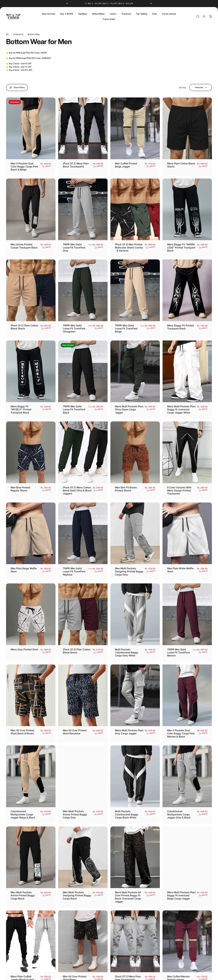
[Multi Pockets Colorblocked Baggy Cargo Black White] (135, 776)
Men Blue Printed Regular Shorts (20, 489)
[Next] (151, 3)
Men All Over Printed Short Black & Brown (22, 732)
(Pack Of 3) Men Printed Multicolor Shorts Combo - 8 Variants (129, 247)
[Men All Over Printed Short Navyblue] (83, 695)
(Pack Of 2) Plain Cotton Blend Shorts (24, 327)
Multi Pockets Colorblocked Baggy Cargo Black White (126, 814)
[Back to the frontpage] (7, 34)
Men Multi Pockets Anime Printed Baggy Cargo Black (23, 895)
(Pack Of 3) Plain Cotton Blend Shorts (76, 651)
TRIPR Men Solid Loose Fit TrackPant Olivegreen (74, 328)
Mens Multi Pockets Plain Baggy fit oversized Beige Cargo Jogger (181, 895)
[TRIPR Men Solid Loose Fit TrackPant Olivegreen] (83, 290)
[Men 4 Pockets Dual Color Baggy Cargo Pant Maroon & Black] (187, 695)
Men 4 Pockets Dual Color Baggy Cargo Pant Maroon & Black (181, 733)
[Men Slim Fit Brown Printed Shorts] (135, 452)
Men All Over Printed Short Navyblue (74, 732)
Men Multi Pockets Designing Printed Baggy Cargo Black (77, 895)
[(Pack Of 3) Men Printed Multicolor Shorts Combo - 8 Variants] (135, 209)
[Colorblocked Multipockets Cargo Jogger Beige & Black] (31, 776)
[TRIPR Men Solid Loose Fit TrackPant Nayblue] (83, 533)
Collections (18, 34)
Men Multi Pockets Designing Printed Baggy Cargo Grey (129, 571)
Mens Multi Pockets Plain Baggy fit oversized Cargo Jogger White (181, 409)
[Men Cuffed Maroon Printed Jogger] (187, 941)
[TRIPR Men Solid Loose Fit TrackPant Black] (83, 371)
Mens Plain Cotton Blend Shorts (181, 165)
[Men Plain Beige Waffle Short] (31, 533)
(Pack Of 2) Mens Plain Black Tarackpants (76, 165)
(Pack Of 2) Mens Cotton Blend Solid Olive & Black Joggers (77, 490)
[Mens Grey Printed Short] (31, 614)
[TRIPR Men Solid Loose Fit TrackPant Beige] (135, 290)
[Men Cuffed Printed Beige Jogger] (135, 128)
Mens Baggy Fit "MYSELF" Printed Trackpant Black (21, 409)
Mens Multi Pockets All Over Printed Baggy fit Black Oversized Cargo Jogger (128, 897)
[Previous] (67, 3)
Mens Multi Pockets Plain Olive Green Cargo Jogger (129, 409)
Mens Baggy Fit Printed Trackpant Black (180, 327)
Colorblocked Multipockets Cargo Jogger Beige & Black (23, 814)
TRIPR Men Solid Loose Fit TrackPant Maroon (178, 652)
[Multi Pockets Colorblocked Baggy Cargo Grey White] (135, 614)
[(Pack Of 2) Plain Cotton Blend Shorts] (31, 290)
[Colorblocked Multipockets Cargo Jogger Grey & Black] (187, 776)
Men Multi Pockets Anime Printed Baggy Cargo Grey (75, 814)
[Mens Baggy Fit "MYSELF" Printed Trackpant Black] (31, 371)
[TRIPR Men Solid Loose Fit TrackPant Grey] (83, 209)
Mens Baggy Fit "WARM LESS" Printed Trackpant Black (181, 247)
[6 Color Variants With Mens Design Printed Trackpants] (187, 452)
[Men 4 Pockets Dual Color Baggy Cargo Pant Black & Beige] (31, 128)
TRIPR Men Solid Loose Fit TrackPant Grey (74, 247)
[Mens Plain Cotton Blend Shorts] (187, 128)
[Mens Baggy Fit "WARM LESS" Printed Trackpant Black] (187, 209)
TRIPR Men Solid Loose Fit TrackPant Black (74, 409)
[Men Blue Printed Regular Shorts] (31, 452)
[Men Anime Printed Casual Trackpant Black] (31, 209)
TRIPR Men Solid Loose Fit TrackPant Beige (126, 328)
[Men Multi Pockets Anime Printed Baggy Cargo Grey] (83, 776)
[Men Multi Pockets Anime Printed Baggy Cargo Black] (31, 857)
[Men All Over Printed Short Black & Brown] (31, 695)
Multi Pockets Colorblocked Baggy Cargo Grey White (126, 652)
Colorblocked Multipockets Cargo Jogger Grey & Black (179, 814)
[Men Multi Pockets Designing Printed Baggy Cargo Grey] (135, 533)
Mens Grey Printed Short (24, 649)
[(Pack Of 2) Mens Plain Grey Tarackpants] (135, 941)
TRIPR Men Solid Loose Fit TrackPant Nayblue (74, 571)
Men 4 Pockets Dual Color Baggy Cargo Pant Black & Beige (24, 166)
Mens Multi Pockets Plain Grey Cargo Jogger (129, 732)
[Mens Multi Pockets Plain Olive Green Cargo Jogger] (135, 371)
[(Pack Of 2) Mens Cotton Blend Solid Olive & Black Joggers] (83, 452)
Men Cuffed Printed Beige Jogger (126, 165)
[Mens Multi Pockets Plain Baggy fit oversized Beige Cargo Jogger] (187, 857)
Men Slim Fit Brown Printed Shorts (126, 489)
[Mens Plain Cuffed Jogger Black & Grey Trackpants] (31, 941)
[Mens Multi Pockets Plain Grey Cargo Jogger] (135, 695)
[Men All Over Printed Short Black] (83, 941)
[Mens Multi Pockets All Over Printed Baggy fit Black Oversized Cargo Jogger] (135, 857)
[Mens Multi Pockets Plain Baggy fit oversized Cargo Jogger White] (187, 371)
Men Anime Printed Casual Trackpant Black (24, 246)
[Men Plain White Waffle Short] (187, 533)
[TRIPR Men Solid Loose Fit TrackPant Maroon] (187, 614)
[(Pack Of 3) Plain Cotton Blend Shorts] (83, 614)
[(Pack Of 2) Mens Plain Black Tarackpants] (83, 128)
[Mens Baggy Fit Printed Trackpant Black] (187, 290)
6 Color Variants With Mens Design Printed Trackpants (179, 490)
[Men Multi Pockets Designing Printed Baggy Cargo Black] (83, 857)
